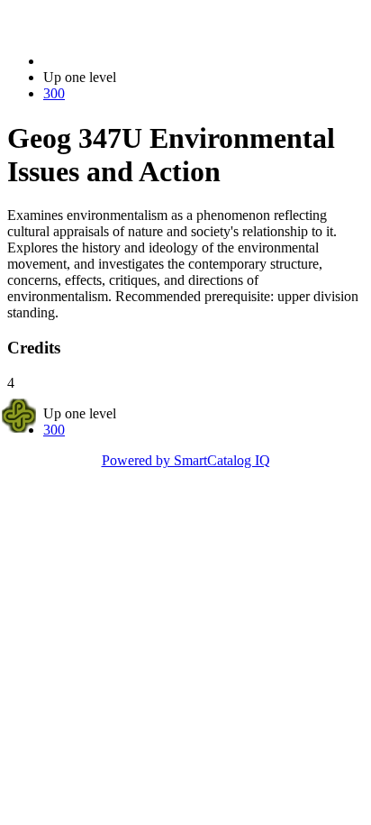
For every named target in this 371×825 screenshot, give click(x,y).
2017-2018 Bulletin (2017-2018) (136, 61)
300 (54, 93)
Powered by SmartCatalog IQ (186, 460)
